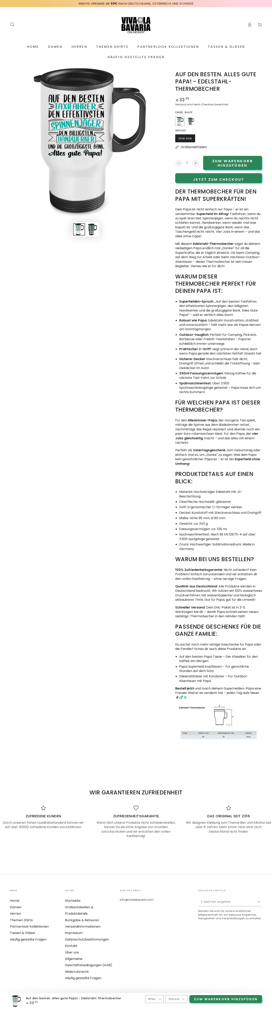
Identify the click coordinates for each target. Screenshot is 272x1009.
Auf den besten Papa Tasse (200, 656)
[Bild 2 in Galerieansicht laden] (92, 229)
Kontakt (71, 946)
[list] (136, 821)
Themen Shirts (21, 920)
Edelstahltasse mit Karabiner (201, 676)
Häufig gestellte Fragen (28, 939)
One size (186, 139)
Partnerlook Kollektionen (29, 926)
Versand (181, 104)
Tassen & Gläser (22, 933)
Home (14, 900)
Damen (16, 907)
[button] (12, 24)
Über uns (72, 952)
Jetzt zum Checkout (218, 179)
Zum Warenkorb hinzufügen (225, 999)
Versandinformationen (82, 926)
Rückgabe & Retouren (82, 920)
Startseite (72, 900)
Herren (15, 913)
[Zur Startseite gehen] (136, 24)
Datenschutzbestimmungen (87, 939)
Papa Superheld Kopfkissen (200, 666)
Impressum (74, 933)
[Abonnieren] (259, 901)
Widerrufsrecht (77, 971)
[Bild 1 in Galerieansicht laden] (79, 229)
